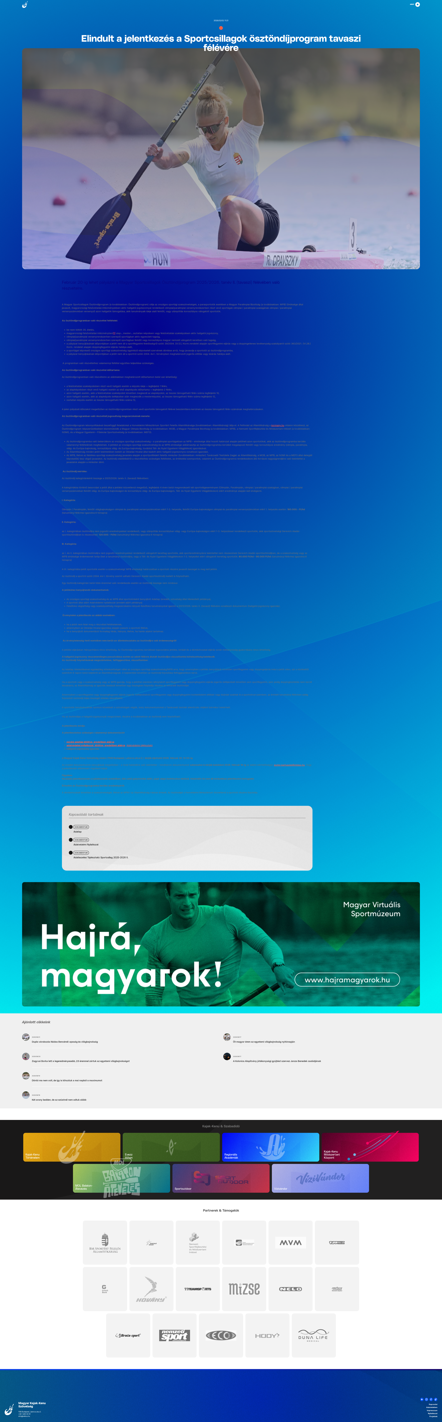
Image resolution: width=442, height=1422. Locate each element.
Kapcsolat (433, 1404)
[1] (114, 333)
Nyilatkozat (432, 1413)
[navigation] (413, 5)
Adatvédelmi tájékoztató (139, 745)
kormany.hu (277, 425)
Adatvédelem (431, 1407)
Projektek (433, 1416)
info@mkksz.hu (24, 1416)
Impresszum (432, 1410)
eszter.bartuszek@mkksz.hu (289, 765)
